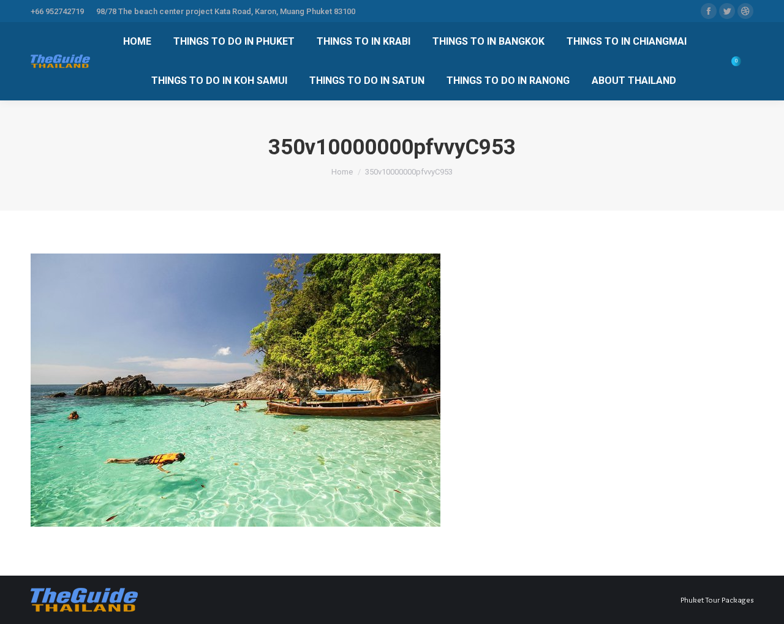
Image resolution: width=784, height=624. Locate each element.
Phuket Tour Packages (716, 599)
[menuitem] (137, 41)
